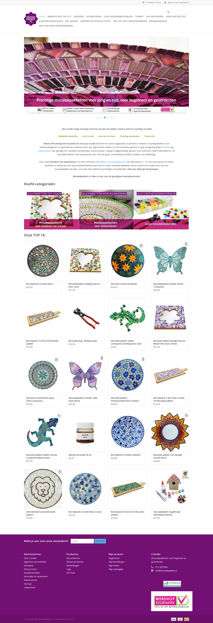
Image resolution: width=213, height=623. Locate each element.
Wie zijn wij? (71, 21)
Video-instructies (176, 16)
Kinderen (79, 16)
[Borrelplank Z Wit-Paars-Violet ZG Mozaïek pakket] (170, 375)
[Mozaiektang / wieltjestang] (85, 318)
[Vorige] (30, 76)
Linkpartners (30, 587)
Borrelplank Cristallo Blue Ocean (85, 511)
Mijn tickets (114, 565)
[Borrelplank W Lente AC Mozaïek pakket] (128, 489)
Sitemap (28, 583)
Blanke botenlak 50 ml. (80, 454)
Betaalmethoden (32, 572)
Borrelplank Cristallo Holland (125, 454)
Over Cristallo (30, 558)
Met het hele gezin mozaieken (130, 21)
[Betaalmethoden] (173, 619)
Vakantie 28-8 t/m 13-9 (59, 16)
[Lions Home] (170, 584)
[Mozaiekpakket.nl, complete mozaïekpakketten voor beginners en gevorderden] (31, 19)
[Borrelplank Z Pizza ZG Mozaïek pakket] (43, 318)
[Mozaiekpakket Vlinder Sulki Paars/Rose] (85, 375)
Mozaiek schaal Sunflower (124, 283)
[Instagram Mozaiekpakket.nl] (186, 541)
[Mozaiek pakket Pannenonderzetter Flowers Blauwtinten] (128, 375)
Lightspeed (69, 619)
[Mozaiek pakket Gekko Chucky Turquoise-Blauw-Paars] (43, 432)
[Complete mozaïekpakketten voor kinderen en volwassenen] (106, 75)
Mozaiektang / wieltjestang (83, 340)
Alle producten (73, 558)
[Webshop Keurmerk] (170, 601)
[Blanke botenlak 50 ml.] (85, 432)
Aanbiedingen (72, 565)
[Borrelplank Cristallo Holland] (128, 432)
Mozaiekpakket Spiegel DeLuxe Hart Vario (84, 285)
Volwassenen (93, 16)
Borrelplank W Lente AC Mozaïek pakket (127, 513)
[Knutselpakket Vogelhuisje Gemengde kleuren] (170, 489)
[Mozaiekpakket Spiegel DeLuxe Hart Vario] (85, 261)
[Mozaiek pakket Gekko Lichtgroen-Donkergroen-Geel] (128, 318)
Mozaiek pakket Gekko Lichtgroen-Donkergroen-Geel (126, 342)
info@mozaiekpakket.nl (166, 570)
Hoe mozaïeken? (155, 16)
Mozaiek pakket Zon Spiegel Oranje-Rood (167, 456)
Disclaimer (29, 565)
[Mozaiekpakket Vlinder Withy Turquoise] (170, 261)
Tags (68, 569)
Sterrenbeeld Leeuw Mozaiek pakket (40, 513)
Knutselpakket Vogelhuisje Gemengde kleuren (166, 513)
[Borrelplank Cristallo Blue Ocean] (85, 489)
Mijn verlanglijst (116, 569)
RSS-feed (70, 572)
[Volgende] (183, 76)
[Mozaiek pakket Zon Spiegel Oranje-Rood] (170, 432)
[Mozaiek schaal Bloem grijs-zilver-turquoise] (43, 375)
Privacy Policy (30, 569)
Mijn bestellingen (116, 561)
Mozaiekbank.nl (158, 21)
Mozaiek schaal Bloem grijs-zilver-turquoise (40, 399)
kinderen (165, 147)
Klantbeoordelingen (51, 21)
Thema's (139, 16)
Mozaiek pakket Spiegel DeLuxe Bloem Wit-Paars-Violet (169, 342)
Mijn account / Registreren (178, 2)
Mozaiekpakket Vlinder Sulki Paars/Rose (83, 399)
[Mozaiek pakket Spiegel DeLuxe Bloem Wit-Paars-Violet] (170, 318)
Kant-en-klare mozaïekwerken (56, 25)
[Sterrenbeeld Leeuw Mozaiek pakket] (43, 489)
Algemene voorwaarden (35, 561)
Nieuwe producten (75, 561)
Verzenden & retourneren (36, 576)
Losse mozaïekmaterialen (118, 16)
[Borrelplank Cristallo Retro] (43, 261)
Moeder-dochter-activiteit (96, 21)
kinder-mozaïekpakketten (113, 161)
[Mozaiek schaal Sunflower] (128, 261)
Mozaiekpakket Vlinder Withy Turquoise (168, 285)
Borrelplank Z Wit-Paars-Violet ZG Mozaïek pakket (168, 399)
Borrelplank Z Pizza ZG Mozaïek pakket (42, 342)
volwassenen (44, 150)
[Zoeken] (167, 12)
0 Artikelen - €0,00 (153, 2)
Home (42, 16)
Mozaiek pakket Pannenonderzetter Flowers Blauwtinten (125, 399)
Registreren (114, 558)
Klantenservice (31, 580)
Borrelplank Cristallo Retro (39, 283)
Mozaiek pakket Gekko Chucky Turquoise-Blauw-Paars (41, 456)
